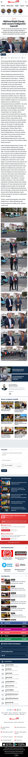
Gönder (4, 470)
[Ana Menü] (1, 2)
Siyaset (22, 5)
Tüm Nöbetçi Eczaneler (15, 542)
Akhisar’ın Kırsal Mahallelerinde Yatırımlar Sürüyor (21, 423)
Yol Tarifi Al (14, 530)
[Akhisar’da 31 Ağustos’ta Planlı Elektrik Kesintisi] (7, 417)
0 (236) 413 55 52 (6, 538)
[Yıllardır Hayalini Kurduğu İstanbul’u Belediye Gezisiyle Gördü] (21, 405)
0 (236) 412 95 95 (6, 530)
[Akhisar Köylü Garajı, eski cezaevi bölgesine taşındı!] (14, 45)
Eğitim (17, 5)
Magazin (5, 714)
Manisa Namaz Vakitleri (8, 732)
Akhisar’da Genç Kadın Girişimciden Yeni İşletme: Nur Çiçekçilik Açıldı (18, 596)
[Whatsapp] (20, 710)
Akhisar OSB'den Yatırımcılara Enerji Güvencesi (18, 616)
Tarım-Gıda (22, 714)
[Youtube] (15, 710)
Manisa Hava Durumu (21, 727)
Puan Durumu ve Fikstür (7, 736)
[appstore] (8, 744)
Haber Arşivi (19, 740)
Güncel (3, 5)
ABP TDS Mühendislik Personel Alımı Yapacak (18, 609)
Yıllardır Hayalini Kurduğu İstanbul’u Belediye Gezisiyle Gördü (21, 410)
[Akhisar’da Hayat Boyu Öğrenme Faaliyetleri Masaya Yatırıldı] (21, 430)
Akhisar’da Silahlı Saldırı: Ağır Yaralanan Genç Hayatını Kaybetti (19, 602)
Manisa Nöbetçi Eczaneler (5, 728)
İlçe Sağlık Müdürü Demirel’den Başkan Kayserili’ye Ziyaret (6, 436)
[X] (10, 710)
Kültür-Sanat (11, 714)
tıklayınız (12, 755)
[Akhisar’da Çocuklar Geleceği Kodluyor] (7, 405)
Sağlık (20, 712)
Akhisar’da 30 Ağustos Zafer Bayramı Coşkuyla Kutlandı (18, 582)
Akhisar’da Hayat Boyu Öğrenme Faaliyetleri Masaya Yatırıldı (20, 436)
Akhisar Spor (10, 5)
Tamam (16, 755)
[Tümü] (26, 547)
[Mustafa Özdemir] (4, 387)
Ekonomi (13, 593)
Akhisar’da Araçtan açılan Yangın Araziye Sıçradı (18, 589)
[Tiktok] (18, 710)
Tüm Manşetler (19, 736)
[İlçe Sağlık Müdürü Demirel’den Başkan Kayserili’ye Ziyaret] (7, 430)
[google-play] (20, 744)
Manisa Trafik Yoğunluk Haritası (20, 733)
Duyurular (13, 606)
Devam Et (10, 391)
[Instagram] (13, 710)
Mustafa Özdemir (13, 385)
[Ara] (26, 2)
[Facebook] (8, 710)
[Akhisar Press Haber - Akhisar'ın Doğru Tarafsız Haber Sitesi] (13, 2)
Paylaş (4, 54)
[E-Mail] (10, 394)
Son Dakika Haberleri (6, 740)
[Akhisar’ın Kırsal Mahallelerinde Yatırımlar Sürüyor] (21, 417)
